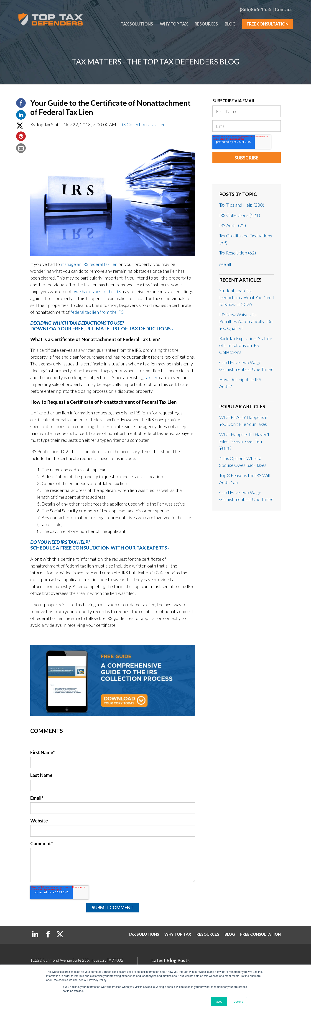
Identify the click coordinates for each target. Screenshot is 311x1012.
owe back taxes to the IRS (97, 291)
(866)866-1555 (256, 9)
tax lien (151, 377)
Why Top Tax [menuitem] (174, 23)
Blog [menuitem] (230, 23)
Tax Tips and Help (241, 205)
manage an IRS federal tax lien (89, 264)
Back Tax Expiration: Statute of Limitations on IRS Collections (245, 345)
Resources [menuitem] (206, 23)
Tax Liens (159, 124)
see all (225, 264)
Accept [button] (219, 1001)
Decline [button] (238, 1001)
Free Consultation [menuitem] (267, 23)
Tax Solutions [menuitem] (137, 23)
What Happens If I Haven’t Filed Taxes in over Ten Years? (244, 441)
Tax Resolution (237, 252)
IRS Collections (134, 124)
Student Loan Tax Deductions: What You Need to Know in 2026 (246, 297)
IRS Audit (232, 225)
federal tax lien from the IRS (97, 312)
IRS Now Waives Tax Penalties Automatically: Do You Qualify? (246, 321)
